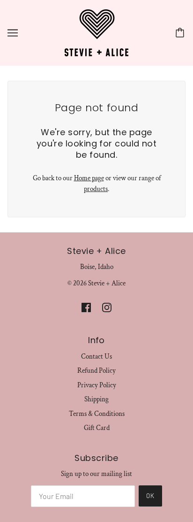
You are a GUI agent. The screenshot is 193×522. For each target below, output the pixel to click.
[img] (86, 307)
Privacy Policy (96, 385)
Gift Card (97, 427)
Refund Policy (96, 370)
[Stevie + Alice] (96, 32)
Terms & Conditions (97, 413)
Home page (89, 178)
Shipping (96, 399)
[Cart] (181, 32)
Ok (150, 495)
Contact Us (96, 356)
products (96, 188)
